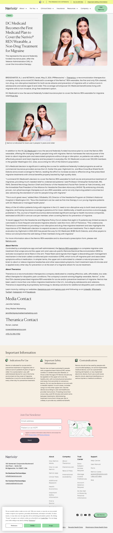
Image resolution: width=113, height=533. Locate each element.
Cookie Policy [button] (44, 518)
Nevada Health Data (75, 527)
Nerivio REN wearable (68, 248)
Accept (51, 525)
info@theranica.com (14, 476)
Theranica (71, 78)
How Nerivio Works (53, 462)
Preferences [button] (32, 520)
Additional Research (53, 482)
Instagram (17, 292)
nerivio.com (60, 289)
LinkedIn (87, 289)
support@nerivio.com (99, 474)
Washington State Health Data (96, 527)
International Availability (67, 476)
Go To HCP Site (78, 2)
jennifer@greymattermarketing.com (21, 313)
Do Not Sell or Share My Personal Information (82, 494)
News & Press (67, 471)
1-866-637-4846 (96, 476)
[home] (12, 8)
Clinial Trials (53, 477)
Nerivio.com (11, 241)
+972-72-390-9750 (13, 334)
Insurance (61, 8)
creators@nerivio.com (14, 483)
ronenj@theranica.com (16, 329)
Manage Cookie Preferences (82, 477)
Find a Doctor (51, 502)
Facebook (30, 292)
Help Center (95, 460)
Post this (14, 96)
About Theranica (66, 462)
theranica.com (44, 289)
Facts (93, 468)
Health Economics (53, 488)
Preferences (14, 525)
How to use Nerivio (53, 468)
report (17, 220)
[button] (41, 2)
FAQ (92, 480)
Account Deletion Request (80, 485)
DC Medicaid (30, 151)
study (103, 210)
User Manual (96, 464)
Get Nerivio (101, 9)
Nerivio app (53, 473)
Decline (32, 525)
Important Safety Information (97, 2)
